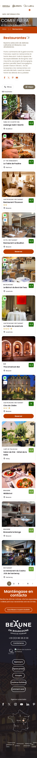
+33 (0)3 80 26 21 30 (18, 638)
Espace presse (18, 669)
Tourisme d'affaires (18, 682)
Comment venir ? (18, 689)
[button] (32, 6)
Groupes (18, 675)
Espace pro (18, 662)
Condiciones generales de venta (10, 745)
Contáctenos (18, 643)
